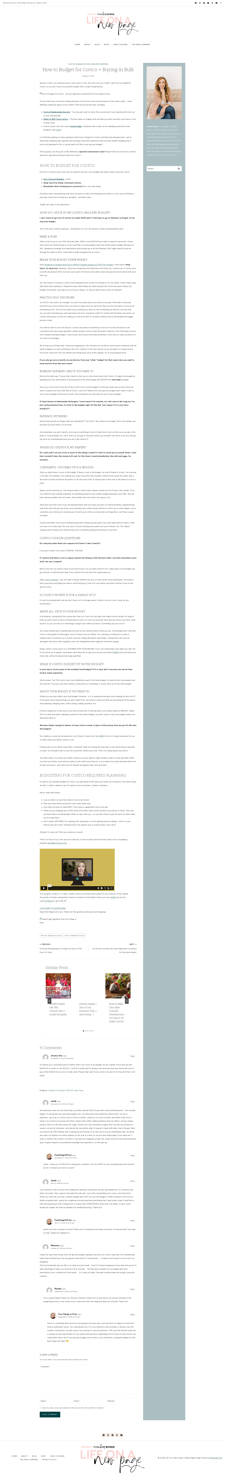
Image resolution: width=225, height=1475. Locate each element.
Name (44, 1401)
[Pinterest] (204, 3)
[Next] (127, 1001)
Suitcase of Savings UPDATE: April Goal (65, 1090)
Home (77, 44)
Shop (106, 44)
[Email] (216, 3)
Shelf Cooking (120, 44)
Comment (45, 1366)
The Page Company (141, 44)
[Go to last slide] (49, 1001)
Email (77, 1401)
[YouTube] (208, 3)
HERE (115, 652)
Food (88, 64)
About (87, 44)
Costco (71, 64)
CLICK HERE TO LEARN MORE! (53, 908)
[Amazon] (212, 3)
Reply (132, 1056)
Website (110, 1401)
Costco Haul (76, 126)
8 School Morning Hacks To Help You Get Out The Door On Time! (61, 948)
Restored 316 (216, 1458)
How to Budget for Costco (75, 936)
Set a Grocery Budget (53, 179)
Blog (97, 44)
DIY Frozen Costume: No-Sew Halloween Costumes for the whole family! (115, 948)
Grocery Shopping (100, 64)
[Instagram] (200, 3)
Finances (80, 64)
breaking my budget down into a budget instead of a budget (79, 264)
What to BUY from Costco (55, 119)
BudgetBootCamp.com (57, 843)
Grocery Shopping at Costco (51, 936)
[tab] (83, 1030)
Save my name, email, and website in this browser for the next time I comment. (73, 1408)
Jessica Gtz (56, 1055)
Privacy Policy (49, 1460)
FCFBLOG (48, 901)
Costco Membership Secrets (56, 112)
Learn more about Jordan (157, 158)
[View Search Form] (220, 3)
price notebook (52, 579)
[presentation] (58, 985)
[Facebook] (195, 3)
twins (58, 130)
